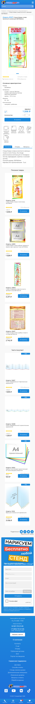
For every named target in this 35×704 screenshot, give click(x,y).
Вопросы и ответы (17, 677)
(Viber (12, 630)
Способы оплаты (17, 667)
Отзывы (17, 147)
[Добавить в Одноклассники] (32, 531)
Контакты (17, 643)
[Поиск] (33, 6)
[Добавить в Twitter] (28, 531)
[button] (17, 73)
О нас (17, 646)
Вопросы (26, 147)
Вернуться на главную (27, 534)
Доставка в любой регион (21, 132)
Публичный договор (17, 651)
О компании (17, 640)
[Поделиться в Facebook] (24, 531)
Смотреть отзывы (22, 76)
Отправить (18, 596)
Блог (17, 654)
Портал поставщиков (17, 656)
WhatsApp (18, 630)
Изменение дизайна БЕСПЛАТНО (6, 133)
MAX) (22, 630)
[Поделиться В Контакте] (21, 531)
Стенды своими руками (17, 670)
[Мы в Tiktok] (29, 690)
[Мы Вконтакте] (21, 690)
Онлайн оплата (29, 132)
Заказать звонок (8, 79)
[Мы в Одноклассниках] (6, 690)
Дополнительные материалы (17, 672)
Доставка (17, 665)
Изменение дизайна (17, 675)
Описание (7, 147)
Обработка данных (17, 680)
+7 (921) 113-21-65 (17, 629)
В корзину (23, 211)
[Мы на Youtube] (13, 690)
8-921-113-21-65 (17, 626)
